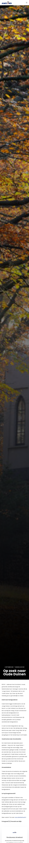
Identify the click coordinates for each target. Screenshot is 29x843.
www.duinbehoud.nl (20, 817)
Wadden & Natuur (19, 667)
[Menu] (26, 2)
